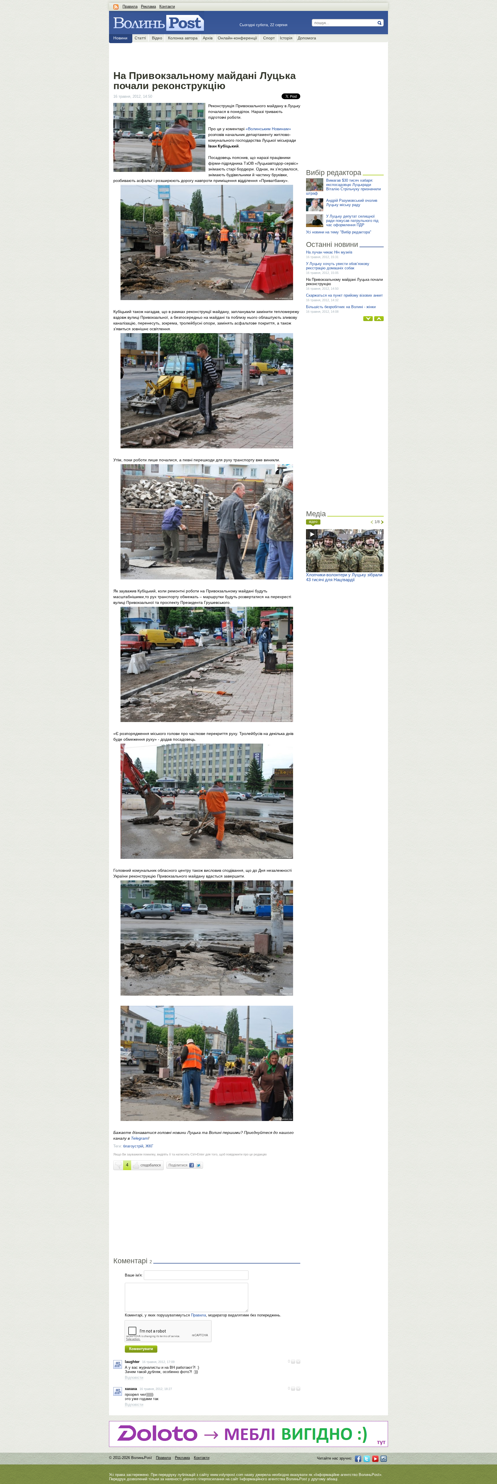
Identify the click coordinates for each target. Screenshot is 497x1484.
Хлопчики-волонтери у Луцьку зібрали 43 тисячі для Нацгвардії (344, 577)
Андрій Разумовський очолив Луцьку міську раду (351, 202)
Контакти (167, 6)
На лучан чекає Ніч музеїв (329, 252)
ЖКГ (149, 1146)
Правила (130, 6)
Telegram (139, 1138)
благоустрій (133, 1146)
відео (313, 522)
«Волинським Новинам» (268, 128)
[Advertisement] (206, 55)
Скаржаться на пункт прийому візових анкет (344, 295)
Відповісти (134, 1377)
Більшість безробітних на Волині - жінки (341, 307)
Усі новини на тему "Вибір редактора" (338, 232)
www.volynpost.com (226, 1475)
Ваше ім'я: (134, 1275)
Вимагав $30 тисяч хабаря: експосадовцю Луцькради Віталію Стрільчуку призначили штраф (343, 186)
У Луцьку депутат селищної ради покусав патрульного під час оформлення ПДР (352, 220)
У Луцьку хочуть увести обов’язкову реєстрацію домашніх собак (337, 266)
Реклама (148, 6)
